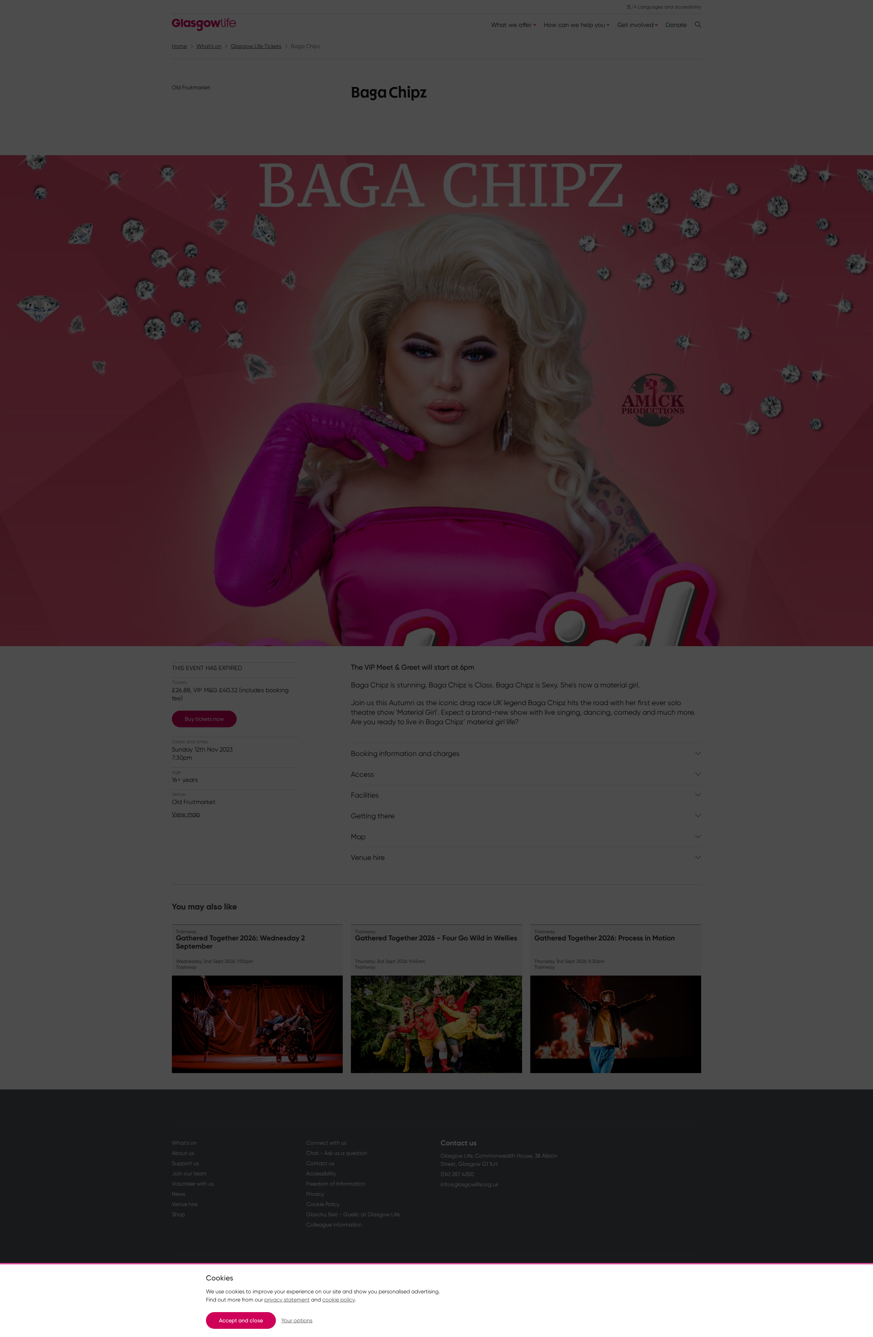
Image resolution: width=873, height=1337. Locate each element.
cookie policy (338, 1299)
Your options (296, 1320)
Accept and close (241, 1320)
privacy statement (287, 1299)
